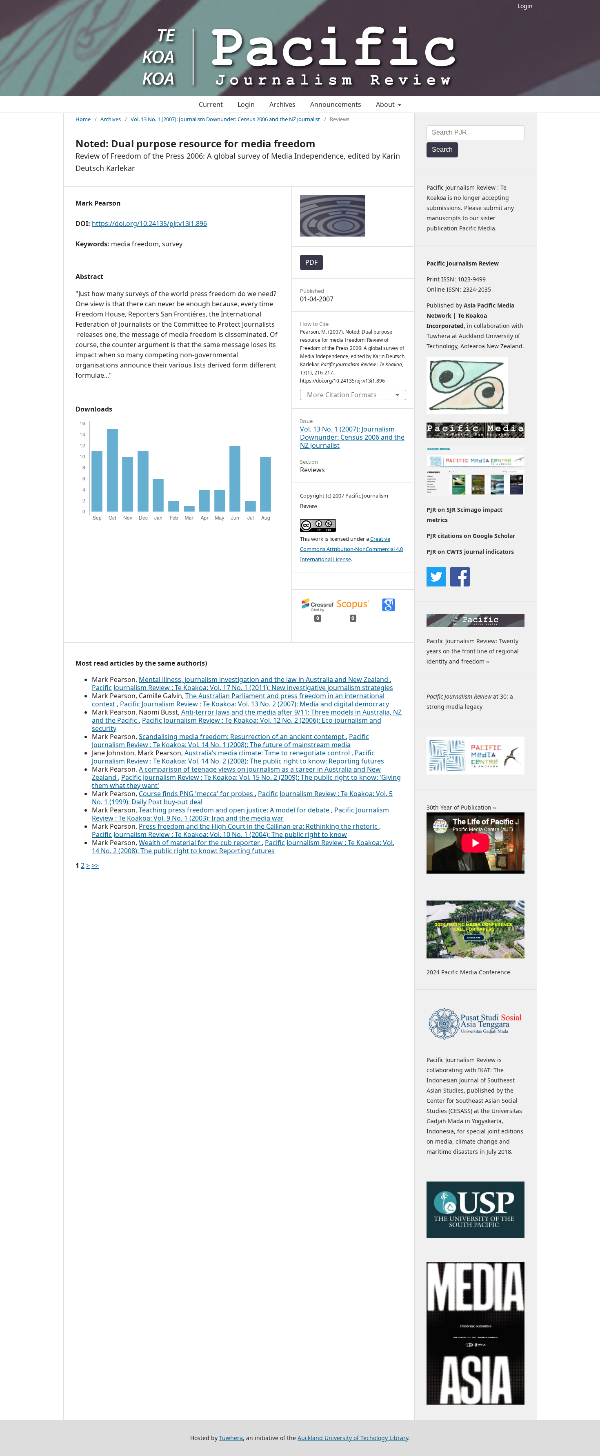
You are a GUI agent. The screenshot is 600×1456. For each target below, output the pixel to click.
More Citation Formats (342, 394)
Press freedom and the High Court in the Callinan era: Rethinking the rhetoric (259, 826)
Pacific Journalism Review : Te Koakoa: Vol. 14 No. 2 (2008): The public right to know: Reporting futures (238, 757)
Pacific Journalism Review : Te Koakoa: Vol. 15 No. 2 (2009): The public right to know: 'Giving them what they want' (246, 781)
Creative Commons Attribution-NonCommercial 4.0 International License (351, 549)
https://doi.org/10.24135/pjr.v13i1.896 (149, 223)
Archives (282, 104)
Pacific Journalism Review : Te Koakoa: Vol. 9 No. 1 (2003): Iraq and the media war (240, 814)
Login (525, 6)
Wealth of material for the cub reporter (200, 842)
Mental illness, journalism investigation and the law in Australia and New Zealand (264, 679)
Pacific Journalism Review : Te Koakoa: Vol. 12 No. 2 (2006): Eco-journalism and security (236, 724)
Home (83, 119)
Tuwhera (231, 1438)
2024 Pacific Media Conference (468, 972)
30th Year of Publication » (461, 807)
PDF (311, 262)
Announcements (335, 104)
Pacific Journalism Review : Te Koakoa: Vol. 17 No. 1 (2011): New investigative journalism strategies (242, 687)
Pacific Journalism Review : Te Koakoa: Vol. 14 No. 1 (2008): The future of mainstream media (230, 740)
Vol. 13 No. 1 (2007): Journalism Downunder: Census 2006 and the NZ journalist (225, 119)
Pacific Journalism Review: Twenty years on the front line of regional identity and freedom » (473, 651)
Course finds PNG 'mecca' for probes (197, 793)
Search (442, 149)
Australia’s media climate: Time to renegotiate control (267, 752)
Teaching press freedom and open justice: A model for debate (235, 809)
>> (95, 865)
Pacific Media (477, 228)
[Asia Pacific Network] (467, 412)
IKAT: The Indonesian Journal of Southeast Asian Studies (471, 1080)
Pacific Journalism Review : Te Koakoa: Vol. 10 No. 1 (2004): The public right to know (219, 834)
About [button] (386, 104)
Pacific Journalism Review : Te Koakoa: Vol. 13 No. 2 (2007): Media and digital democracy (254, 703)
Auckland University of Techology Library (353, 1438)
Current (211, 104)
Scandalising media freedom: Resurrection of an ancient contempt (242, 736)
